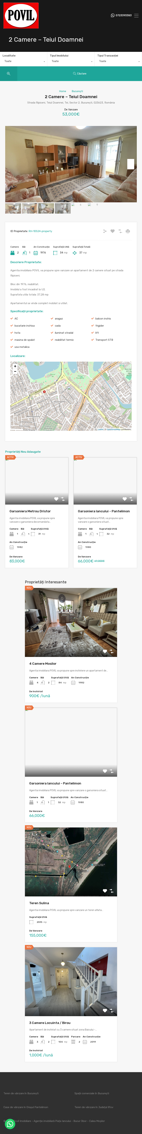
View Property (71, 643)
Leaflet (100, 429)
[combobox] (23, 62)
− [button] (15, 371)
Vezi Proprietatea (37, 495)
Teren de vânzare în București (21, 1093)
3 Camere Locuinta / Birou (49, 1023)
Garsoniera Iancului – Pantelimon (104, 511)
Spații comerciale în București (91, 1093)
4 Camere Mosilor (42, 664)
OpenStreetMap (113, 429)
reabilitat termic (64, 339)
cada (58, 325)
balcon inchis (103, 318)
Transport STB (104, 339)
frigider (99, 325)
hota (17, 332)
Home (62, 91)
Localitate (9, 55)
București (77, 91)
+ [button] (15, 366)
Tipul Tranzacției (107, 55)
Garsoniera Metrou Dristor (30, 511)
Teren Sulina (39, 903)
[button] (10, 1124)
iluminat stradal (64, 332)
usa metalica (22, 347)
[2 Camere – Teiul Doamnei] (71, 391)
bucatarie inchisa (25, 325)
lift (97, 332)
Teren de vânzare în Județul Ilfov (93, 1107)
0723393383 (124, 15)
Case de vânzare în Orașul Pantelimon (25, 1107)
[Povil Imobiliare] (21, 27)
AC (16, 318)
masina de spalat (25, 339)
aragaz (59, 318)
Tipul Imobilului (59, 55)
